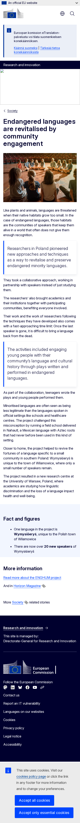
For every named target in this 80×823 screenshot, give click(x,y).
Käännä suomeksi (26, 48)
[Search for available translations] (44, 586)
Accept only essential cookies (44, 812)
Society (12, 110)
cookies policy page (31, 776)
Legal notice (12, 736)
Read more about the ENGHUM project (32, 578)
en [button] (62, 13)
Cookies (9, 720)
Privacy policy (13, 728)
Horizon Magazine (27, 586)
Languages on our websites (23, 712)
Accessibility (12, 744)
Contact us (11, 695)
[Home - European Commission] (13, 13)
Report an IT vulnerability (21, 703)
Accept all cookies (34, 800)
